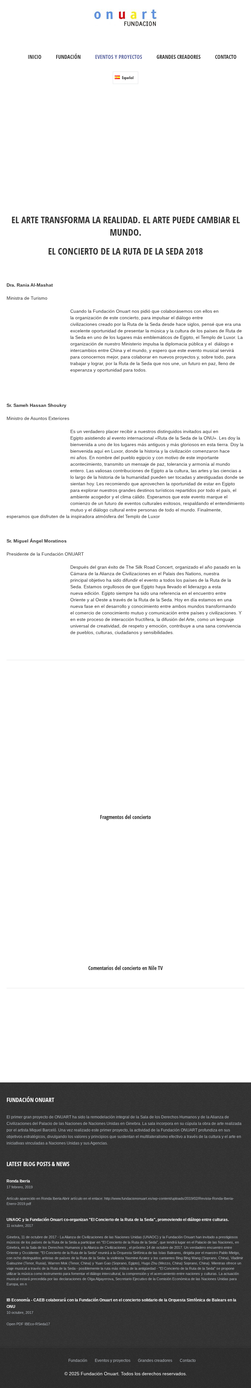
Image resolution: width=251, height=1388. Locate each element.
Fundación (68, 56)
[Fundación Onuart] (125, 25)
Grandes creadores (179, 56)
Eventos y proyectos (118, 56)
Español (127, 77)
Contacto (226, 56)
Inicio (35, 56)
